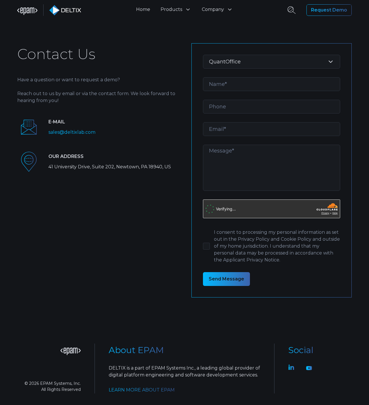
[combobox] (271, 62)
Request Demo (329, 10)
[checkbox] (206, 246)
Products (171, 9)
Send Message (226, 279)
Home (143, 9)
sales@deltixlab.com (71, 132)
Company (213, 9)
